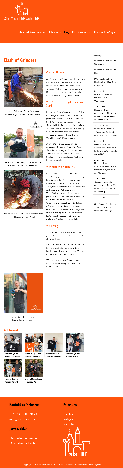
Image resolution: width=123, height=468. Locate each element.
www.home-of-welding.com (58, 263)
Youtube (68, 424)
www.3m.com (52, 266)
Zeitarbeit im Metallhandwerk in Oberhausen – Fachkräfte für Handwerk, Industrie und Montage (105, 166)
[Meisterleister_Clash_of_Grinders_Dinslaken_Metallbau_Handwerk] (23, 68)
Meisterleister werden (23, 438)
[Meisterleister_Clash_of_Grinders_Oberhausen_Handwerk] (23, 119)
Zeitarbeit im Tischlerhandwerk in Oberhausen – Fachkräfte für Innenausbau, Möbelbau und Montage (105, 185)
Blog (61, 464)
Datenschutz (70, 464)
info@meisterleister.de (24, 419)
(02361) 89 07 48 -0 (23, 414)
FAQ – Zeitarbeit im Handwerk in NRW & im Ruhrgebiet (105, 82)
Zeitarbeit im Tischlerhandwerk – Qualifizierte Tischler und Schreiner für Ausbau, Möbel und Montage (105, 204)
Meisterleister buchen (23, 443)
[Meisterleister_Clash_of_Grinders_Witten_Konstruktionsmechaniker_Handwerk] (23, 274)
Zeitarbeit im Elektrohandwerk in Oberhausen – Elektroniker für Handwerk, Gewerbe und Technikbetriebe (106, 113)
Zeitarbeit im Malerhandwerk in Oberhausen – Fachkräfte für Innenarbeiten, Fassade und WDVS (105, 147)
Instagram (69, 419)
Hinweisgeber (95, 464)
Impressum (82, 464)
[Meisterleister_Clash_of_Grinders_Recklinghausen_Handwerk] (23, 170)
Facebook (69, 414)
